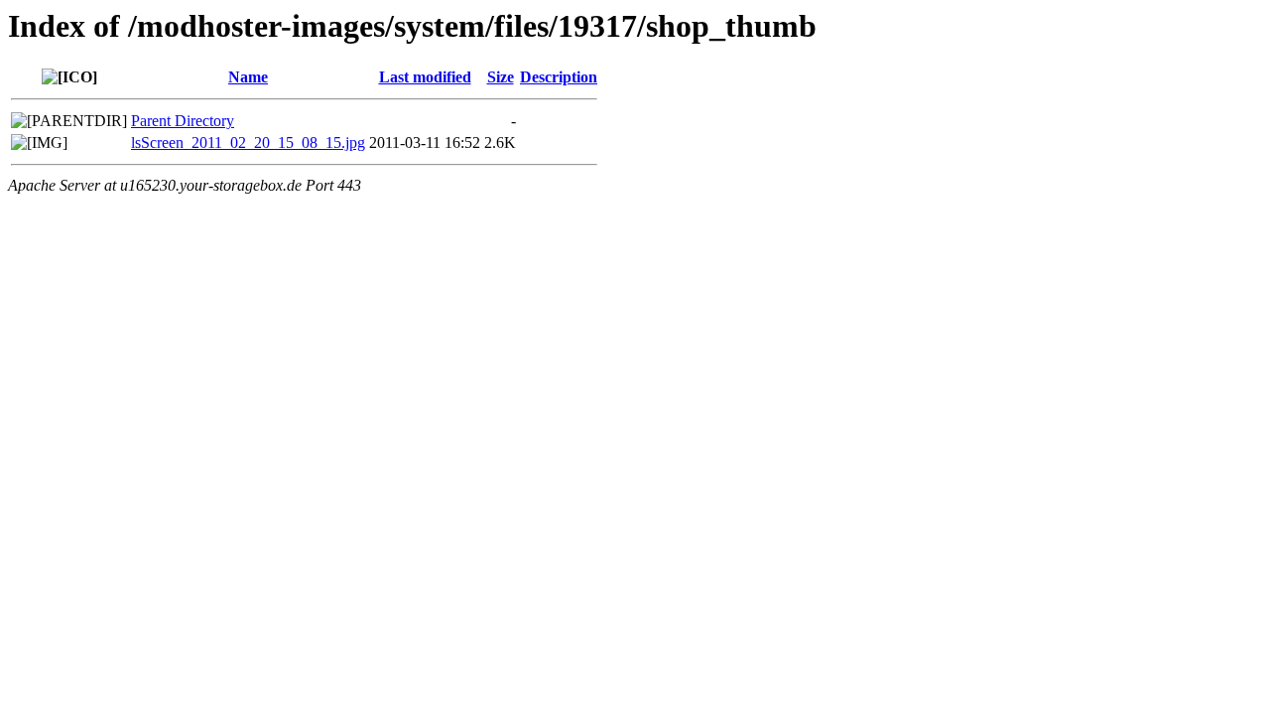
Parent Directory (182, 120)
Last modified (425, 77)
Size (500, 77)
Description (558, 77)
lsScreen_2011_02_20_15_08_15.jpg (248, 142)
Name (248, 77)
